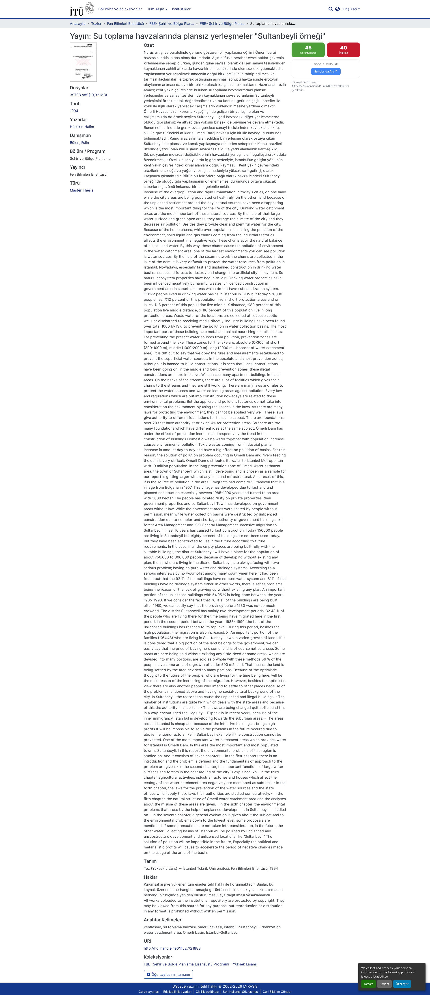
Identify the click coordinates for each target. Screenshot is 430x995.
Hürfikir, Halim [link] (82, 126)
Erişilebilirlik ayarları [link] (177, 991)
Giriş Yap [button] (350, 9)
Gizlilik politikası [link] (207, 991)
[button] (82, 9)
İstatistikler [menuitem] (181, 9)
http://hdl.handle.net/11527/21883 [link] (172, 948)
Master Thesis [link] (81, 190)
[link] (104, 95)
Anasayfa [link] (78, 23)
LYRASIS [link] (250, 986)
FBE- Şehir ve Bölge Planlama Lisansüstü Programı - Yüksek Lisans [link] (222, 23)
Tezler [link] (96, 23)
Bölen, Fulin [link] (79, 142)
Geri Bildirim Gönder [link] (277, 991)
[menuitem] (157, 9)
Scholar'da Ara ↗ (326, 71)
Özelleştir (402, 984)
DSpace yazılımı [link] (186, 986)
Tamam (368, 984)
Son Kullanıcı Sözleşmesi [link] (240, 991)
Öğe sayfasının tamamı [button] (170, 974)
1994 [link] (74, 111)
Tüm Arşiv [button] (155, 9)
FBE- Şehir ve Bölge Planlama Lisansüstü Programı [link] (171, 23)
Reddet (384, 984)
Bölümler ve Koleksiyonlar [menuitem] (120, 9)
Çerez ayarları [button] (149, 991)
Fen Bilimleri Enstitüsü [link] (125, 23)
